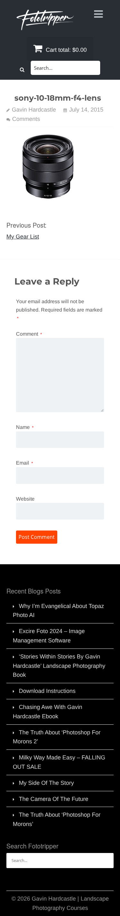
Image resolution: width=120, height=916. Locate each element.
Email (24, 463)
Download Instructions (47, 691)
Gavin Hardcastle (34, 109)
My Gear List (22, 236)
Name (25, 427)
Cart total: (65, 50)
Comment (29, 334)
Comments (26, 119)
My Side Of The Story (46, 783)
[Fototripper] (45, 26)
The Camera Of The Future (53, 799)
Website (25, 499)
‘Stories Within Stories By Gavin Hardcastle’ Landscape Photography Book (59, 665)
